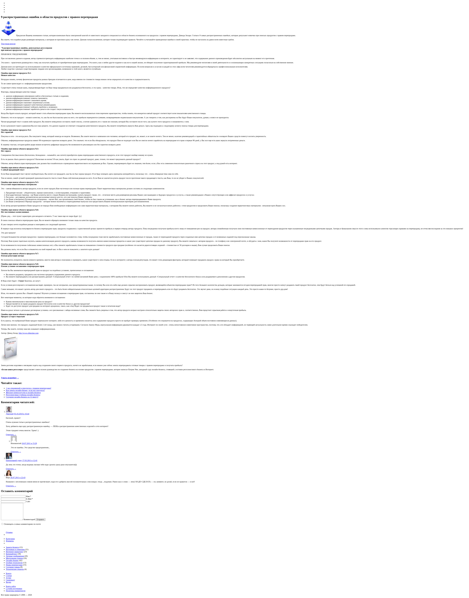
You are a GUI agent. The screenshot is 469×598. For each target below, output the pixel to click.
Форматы (10, 541)
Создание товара (13, 567)
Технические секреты (15, 569)
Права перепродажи (14, 565)
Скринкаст (10, 580)
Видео (8, 582)
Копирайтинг (11, 554)
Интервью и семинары (15, 549)
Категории (10, 539)
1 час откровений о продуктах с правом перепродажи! (28, 388)
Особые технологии (14, 563)
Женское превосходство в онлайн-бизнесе (23, 393)
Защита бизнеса (12, 547)
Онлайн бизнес (12, 560)
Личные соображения (15, 556)
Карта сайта (11, 586)
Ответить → (11, 435)
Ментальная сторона (14, 558)
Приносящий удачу (14, 460)
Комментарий (29, 519)
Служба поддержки (14, 589)
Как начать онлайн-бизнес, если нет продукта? (25, 390)
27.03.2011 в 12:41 (29, 460)
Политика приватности (15, 591)
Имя (28, 496)
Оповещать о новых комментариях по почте (22, 524)
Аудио (8, 578)
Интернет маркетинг (14, 552)
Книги (8, 573)
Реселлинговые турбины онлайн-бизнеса (23, 395)
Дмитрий (10, 414)
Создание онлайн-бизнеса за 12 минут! (22, 397)
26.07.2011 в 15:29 (29, 443)
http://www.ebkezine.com (28, 333)
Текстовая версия (8, 44)
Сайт (28, 501)
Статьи (9, 576)
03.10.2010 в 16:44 (21, 414)
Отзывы (9, 532)
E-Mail (29, 499)
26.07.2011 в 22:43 (17, 478)
